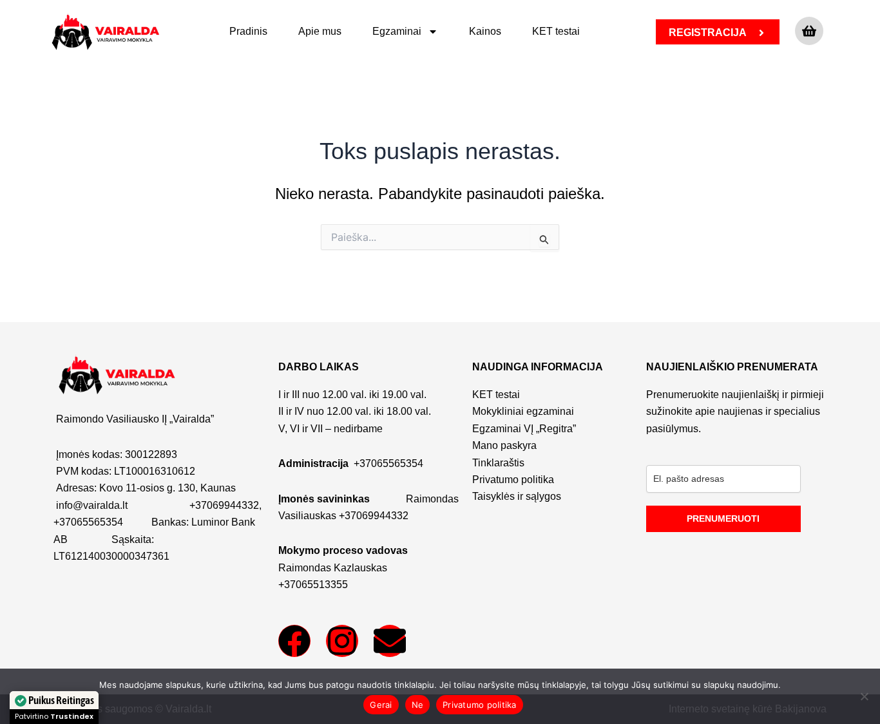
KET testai (556, 31)
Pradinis (248, 31)
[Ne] (863, 696)
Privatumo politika (480, 705)
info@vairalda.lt (92, 505)
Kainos (485, 31)
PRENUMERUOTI (723, 518)
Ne (418, 705)
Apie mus (319, 31)
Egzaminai (396, 31)
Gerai (381, 705)
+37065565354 (88, 522)
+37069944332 (224, 505)
